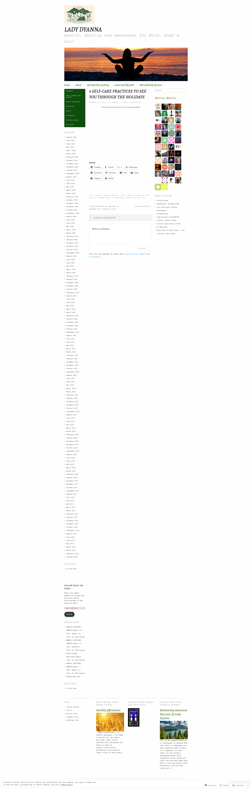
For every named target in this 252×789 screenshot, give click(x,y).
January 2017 (71, 517)
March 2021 (71, 352)
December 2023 (72, 243)
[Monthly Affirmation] (110, 722)
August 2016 (71, 534)
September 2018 (72, 451)
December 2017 (72, 481)
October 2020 (71, 369)
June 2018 (70, 461)
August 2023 (71, 256)
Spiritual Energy (72, 120)
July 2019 (70, 418)
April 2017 (71, 507)
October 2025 (71, 170)
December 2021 (72, 322)
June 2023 (70, 263)
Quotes (68, 111)
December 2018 (72, 441)
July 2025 (70, 180)
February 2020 (72, 395)
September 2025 (72, 174)
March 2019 (71, 431)
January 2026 (71, 160)
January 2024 (71, 240)
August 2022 (71, 296)
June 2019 (70, 421)
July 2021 (70, 339)
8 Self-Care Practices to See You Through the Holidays (120, 107)
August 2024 (71, 217)
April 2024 (71, 230)
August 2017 (71, 494)
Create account (72, 707)
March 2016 (71, 550)
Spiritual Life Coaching (98, 85)
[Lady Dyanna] (126, 65)
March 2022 (71, 312)
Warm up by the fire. (136, 198)
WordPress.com (72, 720)
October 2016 (71, 527)
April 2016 (71, 547)
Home (67, 85)
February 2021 (72, 355)
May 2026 (70, 147)
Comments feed (72, 717)
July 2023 (70, 260)
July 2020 (70, 378)
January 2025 (71, 200)
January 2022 (71, 319)
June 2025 (70, 183)
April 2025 (71, 190)
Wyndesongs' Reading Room (168, 204)
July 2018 (70, 458)
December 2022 (72, 283)
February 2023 (72, 276)
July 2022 (70, 299)
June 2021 (70, 342)
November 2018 (72, 445)
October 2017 (71, 488)
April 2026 (71, 150)
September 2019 (72, 412)
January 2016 (71, 557)
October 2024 (71, 210)
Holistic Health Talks (166, 220)
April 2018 (71, 468)
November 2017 (72, 484)
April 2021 (71, 349)
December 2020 (72, 362)
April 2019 (71, 428)
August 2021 (71, 335)
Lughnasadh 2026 (73, 677)
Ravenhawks (161, 211)
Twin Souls (70, 124)
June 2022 (70, 302)
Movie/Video (70, 106)
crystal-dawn (162, 201)
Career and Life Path (124, 85)
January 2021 (71, 359)
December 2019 (72, 402)
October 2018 (71, 448)
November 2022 (72, 286)
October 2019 (71, 408)
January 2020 (71, 398)
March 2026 (71, 154)
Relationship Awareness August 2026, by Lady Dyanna (75, 657)
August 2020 (71, 375)
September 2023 (72, 253)
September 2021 (72, 332)
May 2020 (70, 385)
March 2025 (71, 193)
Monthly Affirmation (108, 710)
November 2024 (72, 207)
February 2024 (72, 236)
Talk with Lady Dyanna (151, 85)
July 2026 (70, 140)
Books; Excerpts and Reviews (73, 96)
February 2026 (72, 157)
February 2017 (72, 514)
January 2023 (71, 279)
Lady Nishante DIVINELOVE (168, 217)
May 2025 (70, 187)
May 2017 (70, 504)
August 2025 (71, 177)
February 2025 (72, 197)
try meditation (118, 198)
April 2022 (71, 309)
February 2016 (72, 554)
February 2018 (72, 474)
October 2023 (71, 250)
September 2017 (72, 491)
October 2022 (71, 289)
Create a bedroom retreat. (107, 195)
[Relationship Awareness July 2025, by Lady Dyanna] (174, 730)
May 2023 (70, 266)
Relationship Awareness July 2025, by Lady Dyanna (173, 714)
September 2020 (72, 372)
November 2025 (72, 167)
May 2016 (70, 544)
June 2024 (70, 223)
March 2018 (71, 471)
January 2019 (71, 438)
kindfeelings (162, 214)
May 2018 (70, 464)
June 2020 (70, 382)
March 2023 (71, 273)
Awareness (69, 91)
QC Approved (162, 227)
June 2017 (70, 501)
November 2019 (72, 405)
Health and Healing (132, 102)
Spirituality (70, 115)
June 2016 (70, 540)
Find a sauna (126, 195)
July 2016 (70, 537)
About (78, 85)
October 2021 (71, 329)
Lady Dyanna (83, 29)
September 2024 (72, 213)
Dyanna (114, 102)
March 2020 (71, 392)
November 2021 (72, 326)
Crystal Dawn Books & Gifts (169, 224)
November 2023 (72, 246)
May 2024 (70, 227)
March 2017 (71, 511)
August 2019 (71, 415)
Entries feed (71, 714)
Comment (142, 248)
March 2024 (71, 233)
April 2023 (71, 269)
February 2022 (72, 316)
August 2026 (71, 137)
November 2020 (72, 365)
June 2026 (70, 144)
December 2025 (72, 164)
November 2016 (72, 524)
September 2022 (72, 293)
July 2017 (70, 497)
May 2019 (70, 425)
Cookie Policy (67, 785)
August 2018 (71, 455)
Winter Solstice (143, 206)
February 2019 (72, 435)
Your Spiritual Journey (167, 207)
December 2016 (72, 521)
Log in (69, 710)
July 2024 (70, 220)
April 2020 (71, 388)
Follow (69, 614)
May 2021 (70, 345)
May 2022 (70, 306)
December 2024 (72, 203)
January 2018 (71, 478)
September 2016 (72, 530)
